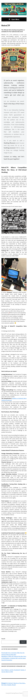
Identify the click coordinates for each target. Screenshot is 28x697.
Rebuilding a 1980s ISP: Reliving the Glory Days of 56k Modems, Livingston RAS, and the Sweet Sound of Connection (13, 658)
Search (3, 638)
